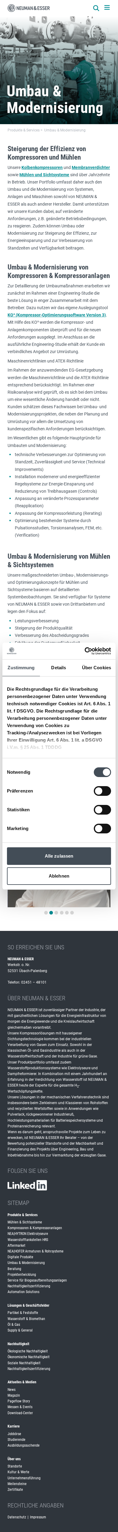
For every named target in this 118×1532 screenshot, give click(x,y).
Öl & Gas (14, 1324)
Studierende (16, 1440)
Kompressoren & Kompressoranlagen (35, 1228)
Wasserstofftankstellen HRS (28, 1240)
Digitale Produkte (20, 1257)
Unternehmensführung (24, 1478)
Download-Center (20, 1413)
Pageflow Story (19, 1401)
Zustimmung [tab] (21, 667)
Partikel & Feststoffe (23, 1313)
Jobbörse (14, 1434)
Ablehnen (59, 876)
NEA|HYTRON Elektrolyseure (28, 1234)
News (11, 1390)
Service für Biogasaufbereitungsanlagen (37, 1280)
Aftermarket (16, 1245)
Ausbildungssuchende (24, 1445)
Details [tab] (58, 667)
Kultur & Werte (18, 1472)
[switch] (102, 791)
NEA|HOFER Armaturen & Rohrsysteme (36, 1251)
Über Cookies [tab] (96, 667)
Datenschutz (17, 1517)
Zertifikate (15, 1489)
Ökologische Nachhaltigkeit (28, 1351)
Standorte (15, 1466)
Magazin (14, 1395)
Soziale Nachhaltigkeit (24, 1363)
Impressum (38, 1517)
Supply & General (20, 1330)
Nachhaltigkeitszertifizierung (29, 1286)
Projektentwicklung (22, 1274)
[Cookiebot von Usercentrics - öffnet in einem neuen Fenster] (85, 651)
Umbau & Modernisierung (26, 1263)
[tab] (46, 913)
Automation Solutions (23, 1292)
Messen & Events (20, 1407)
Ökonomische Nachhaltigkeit (29, 1357)
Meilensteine (17, 1484)
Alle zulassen (59, 856)
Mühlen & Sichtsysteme (25, 1222)
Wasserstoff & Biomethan (26, 1319)
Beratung (14, 1269)
